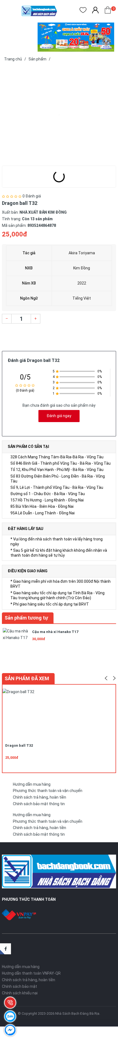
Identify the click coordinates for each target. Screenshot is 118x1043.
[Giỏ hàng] (107, 11)
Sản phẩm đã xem (27, 678)
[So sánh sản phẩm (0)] (95, 11)
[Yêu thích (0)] (83, 11)
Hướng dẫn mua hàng (31, 784)
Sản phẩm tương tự (26, 618)
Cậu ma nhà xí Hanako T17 (55, 632)
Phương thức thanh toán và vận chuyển (47, 790)
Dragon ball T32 (19, 745)
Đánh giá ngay (59, 416)
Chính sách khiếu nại (20, 993)
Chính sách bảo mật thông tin (39, 804)
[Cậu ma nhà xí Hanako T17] (15, 640)
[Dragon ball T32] (59, 115)
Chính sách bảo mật (19, 986)
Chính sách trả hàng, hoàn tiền (39, 797)
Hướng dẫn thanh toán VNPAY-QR (31, 973)
